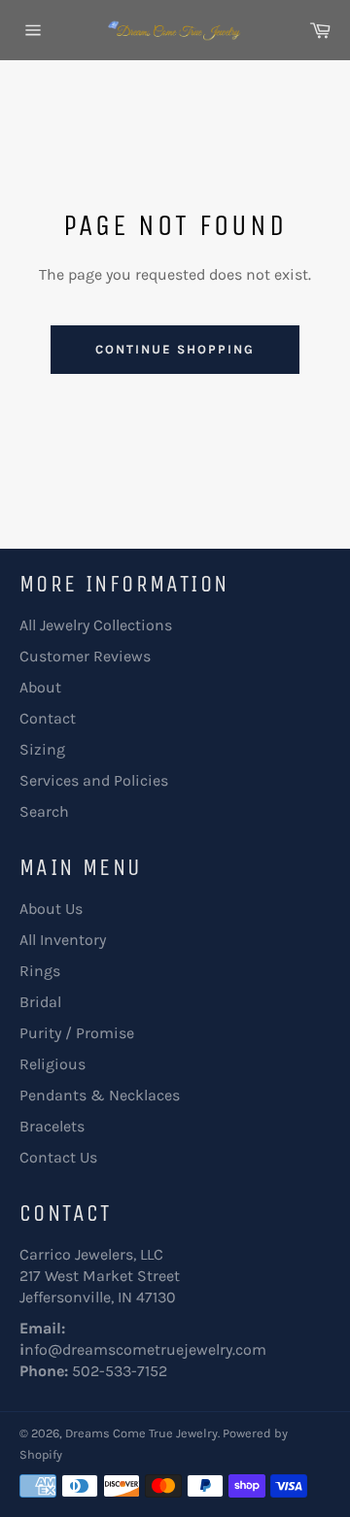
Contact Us (58, 1157)
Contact (47, 718)
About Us (51, 908)
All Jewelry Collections (95, 625)
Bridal (40, 1002)
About (40, 687)
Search (44, 811)
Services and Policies (93, 780)
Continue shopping (174, 349)
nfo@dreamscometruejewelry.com (145, 1349)
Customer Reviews (85, 656)
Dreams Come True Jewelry (141, 1433)
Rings (39, 970)
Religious (52, 1064)
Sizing (42, 749)
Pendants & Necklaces (99, 1095)
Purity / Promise (76, 1033)
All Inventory (62, 939)
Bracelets (52, 1126)
